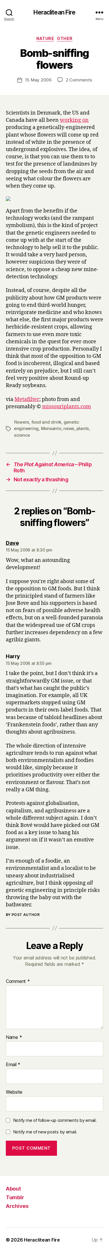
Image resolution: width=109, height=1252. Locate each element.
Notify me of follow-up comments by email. (55, 1120)
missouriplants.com (66, 406)
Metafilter (27, 399)
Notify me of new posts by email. (45, 1132)
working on (74, 120)
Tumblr (15, 1197)
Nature (45, 38)
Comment (18, 981)
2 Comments (79, 80)
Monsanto (51, 428)
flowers (21, 422)
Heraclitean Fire (54, 12)
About (13, 1189)
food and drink (46, 422)
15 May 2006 (38, 80)
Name (14, 1037)
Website (14, 1092)
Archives (17, 1206)
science (22, 435)
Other (65, 38)
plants (82, 428)
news (68, 428)
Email (13, 1064)
